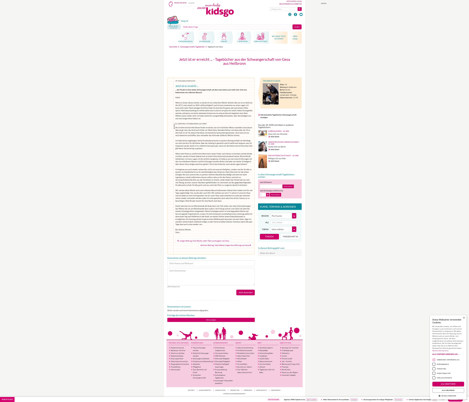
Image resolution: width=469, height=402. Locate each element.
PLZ (267, 222)
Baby (259, 343)
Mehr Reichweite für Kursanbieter (316, 399)
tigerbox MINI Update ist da (274, 399)
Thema (265, 229)
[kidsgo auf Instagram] (289, 14)
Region (265, 216)
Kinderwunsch (197, 343)
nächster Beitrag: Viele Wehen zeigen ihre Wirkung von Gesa (224, 245)
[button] (448, 354)
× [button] (464, 318)
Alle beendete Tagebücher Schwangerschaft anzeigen (278, 116)
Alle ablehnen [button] (448, 390)
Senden (297, 27)
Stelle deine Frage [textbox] (190, 27)
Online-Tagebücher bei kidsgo (400, 399)
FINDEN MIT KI (290, 236)
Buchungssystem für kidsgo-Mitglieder (358, 399)
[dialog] (448, 357)
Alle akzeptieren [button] (448, 384)
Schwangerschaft (220, 343)
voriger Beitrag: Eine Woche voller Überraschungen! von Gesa (204, 241)
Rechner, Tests (179, 343)
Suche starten (288, 186)
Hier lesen (416, 400)
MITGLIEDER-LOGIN (294, 1)
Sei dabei (334, 400)
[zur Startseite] (217, 10)
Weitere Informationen (440, 351)
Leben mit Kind (285, 343)
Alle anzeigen (211, 320)
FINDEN (269, 236)
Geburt (238, 343)
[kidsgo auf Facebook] (295, 14)
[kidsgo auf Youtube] (301, 14)
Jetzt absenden (245, 292)
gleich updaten (291, 400)
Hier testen (378, 400)
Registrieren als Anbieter (290, 4)
